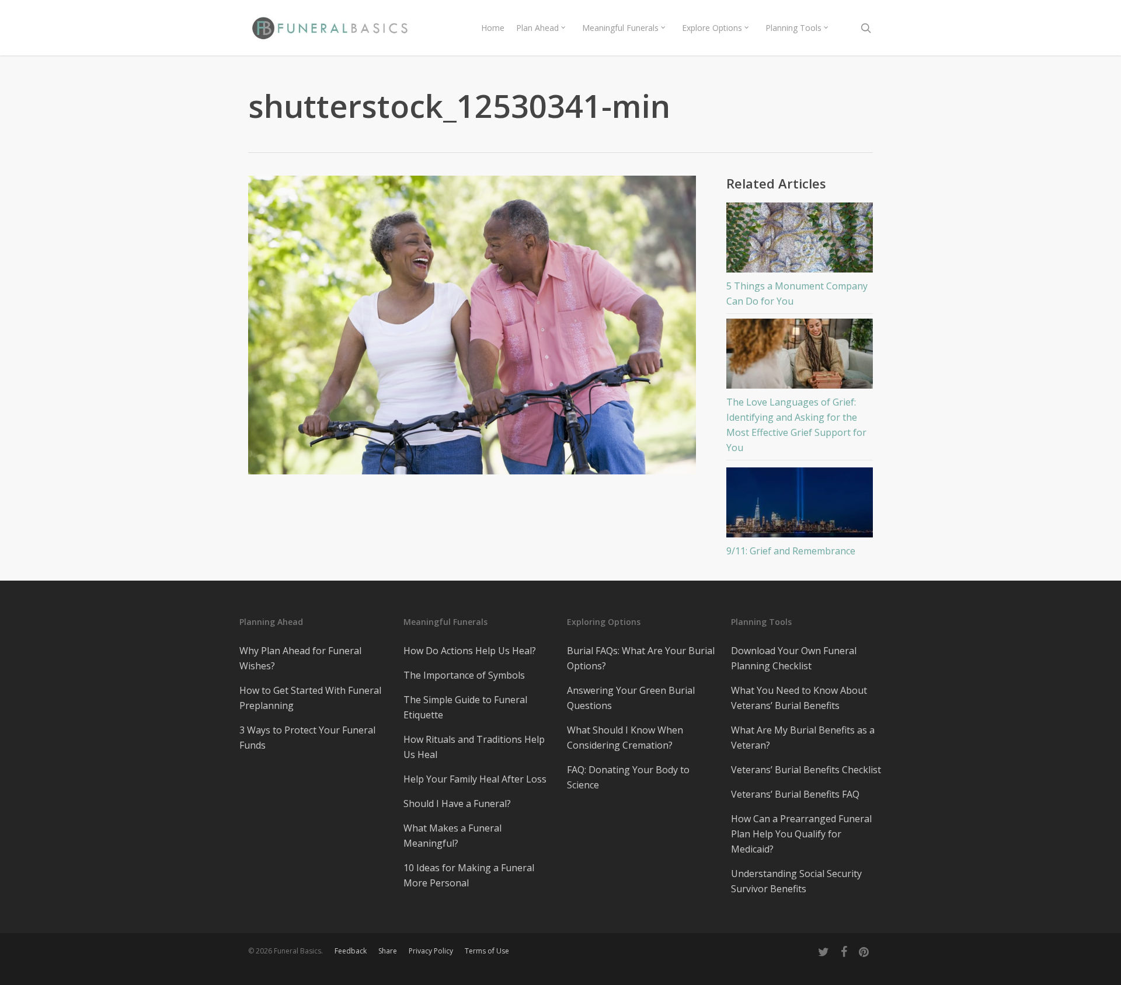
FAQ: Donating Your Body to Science (628, 777)
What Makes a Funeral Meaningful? (452, 836)
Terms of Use (487, 951)
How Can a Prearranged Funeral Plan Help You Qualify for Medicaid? (801, 833)
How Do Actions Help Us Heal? (469, 650)
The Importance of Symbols (464, 675)
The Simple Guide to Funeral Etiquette (465, 707)
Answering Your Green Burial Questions (631, 698)
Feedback (351, 951)
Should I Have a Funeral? (457, 803)
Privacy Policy (431, 951)
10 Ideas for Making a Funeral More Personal (468, 875)
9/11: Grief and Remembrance (790, 550)
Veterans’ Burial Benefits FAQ (795, 794)
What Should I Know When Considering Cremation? (625, 738)
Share (387, 951)
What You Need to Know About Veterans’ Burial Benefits (799, 698)
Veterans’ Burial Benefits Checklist (806, 769)
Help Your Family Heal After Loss (474, 779)
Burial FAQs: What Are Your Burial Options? (641, 658)
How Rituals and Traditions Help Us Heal (474, 747)
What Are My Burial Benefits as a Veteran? (803, 738)
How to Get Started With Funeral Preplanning (310, 698)
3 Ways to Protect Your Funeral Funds (307, 738)
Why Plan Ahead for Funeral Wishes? (300, 658)
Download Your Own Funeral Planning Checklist (794, 658)
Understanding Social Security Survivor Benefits (796, 881)
